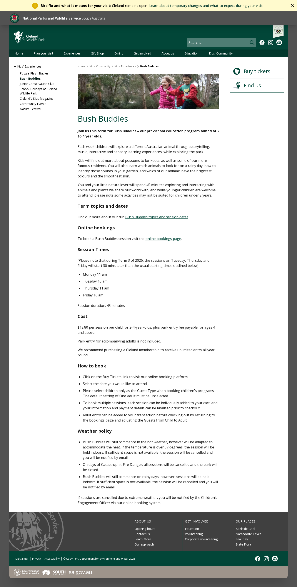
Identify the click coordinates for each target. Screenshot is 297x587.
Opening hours (145, 529)
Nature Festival (30, 109)
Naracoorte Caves (248, 534)
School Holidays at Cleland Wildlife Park (38, 91)
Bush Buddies (30, 78)
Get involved (142, 53)
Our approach (144, 544)
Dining (118, 53)
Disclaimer (21, 559)
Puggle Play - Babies (34, 73)
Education (192, 53)
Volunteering (194, 534)
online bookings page (163, 238)
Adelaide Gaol (245, 529)
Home (19, 53)
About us (168, 53)
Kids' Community (221, 53)
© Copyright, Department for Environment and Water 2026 (99, 559)
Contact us (142, 534)
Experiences (72, 53)
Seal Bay (242, 539)
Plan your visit (43, 53)
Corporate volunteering (201, 539)
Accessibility (52, 559)
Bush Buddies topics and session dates (156, 217)
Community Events (33, 104)
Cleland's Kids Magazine (36, 98)
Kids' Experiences (29, 66)
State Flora (243, 544)
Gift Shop (97, 53)
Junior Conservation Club (37, 84)
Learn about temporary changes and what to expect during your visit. (207, 5)
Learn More (143, 539)
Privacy (36, 559)
